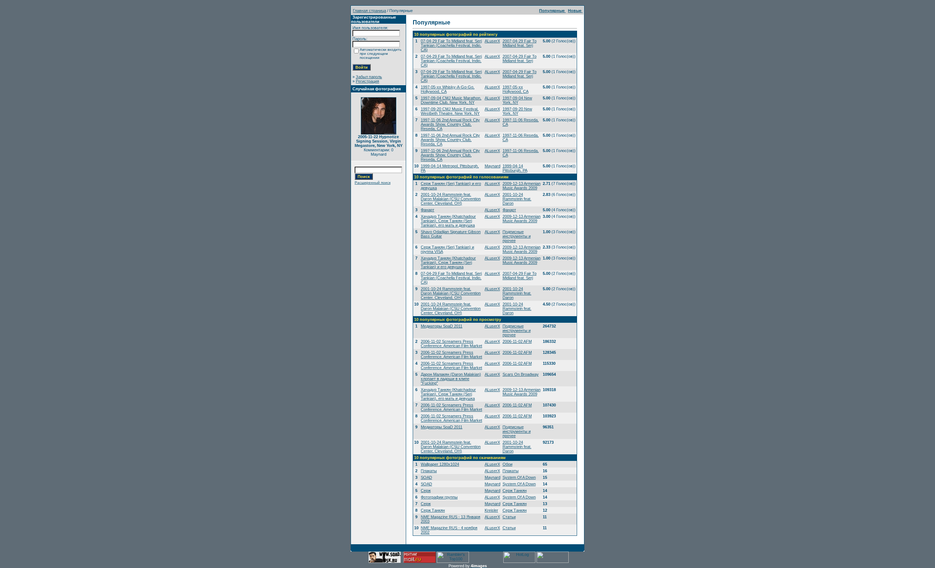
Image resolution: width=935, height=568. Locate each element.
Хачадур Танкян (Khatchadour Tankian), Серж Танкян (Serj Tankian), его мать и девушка (448, 220)
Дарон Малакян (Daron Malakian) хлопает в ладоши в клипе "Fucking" (451, 378)
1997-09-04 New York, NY (517, 100)
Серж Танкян (515, 490)
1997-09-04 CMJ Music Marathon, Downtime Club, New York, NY (451, 100)
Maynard (492, 166)
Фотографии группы (439, 497)
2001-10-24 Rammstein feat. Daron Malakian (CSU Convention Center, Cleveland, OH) (451, 198)
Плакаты (429, 471)
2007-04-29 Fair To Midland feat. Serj (520, 43)
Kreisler (491, 510)
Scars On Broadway (521, 374)
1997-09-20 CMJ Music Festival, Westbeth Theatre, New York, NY (450, 111)
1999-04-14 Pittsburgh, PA (515, 168)
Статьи (509, 517)
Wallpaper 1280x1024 (440, 464)
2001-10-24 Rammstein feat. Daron (517, 198)
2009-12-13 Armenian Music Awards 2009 (522, 185)
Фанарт (427, 210)
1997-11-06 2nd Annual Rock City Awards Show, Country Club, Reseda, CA (450, 124)
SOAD (426, 477)
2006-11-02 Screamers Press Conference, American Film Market (451, 343)
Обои (507, 464)
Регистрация (367, 81)
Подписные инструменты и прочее (517, 236)
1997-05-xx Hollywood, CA (515, 89)
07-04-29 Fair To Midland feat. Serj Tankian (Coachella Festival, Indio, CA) (451, 45)
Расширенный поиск (372, 183)
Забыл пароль (369, 77)
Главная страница (369, 10)
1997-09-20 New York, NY (517, 111)
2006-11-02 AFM (517, 341)
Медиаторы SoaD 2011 (441, 326)
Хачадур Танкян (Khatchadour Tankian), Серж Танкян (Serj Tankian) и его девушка (448, 262)
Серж (426, 490)
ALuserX (492, 41)
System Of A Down (519, 477)
